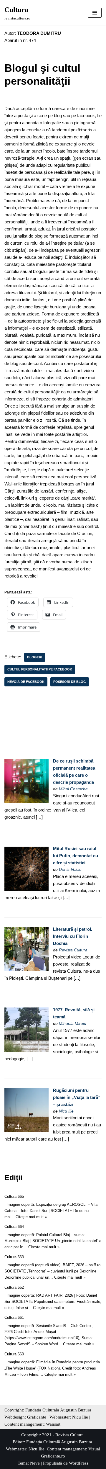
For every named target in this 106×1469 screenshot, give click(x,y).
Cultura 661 (14, 1317)
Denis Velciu (70, 869)
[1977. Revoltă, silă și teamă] (26, 1050)
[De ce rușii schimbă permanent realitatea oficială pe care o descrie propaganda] (26, 801)
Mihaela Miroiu (72, 1023)
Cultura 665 (14, 1196)
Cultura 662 (14, 1287)
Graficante (36, 1417)
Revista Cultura (73, 950)
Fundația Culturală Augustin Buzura (59, 1441)
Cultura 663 (14, 1257)
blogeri (34, 657)
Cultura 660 (14, 1354)
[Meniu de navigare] (95, 13)
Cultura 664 (14, 1226)
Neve (35, 1463)
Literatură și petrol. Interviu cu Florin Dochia (72, 936)
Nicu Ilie (66, 1111)
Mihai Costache (73, 789)
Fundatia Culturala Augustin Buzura (58, 1410)
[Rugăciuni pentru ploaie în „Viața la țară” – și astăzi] (26, 1130)
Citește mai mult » (31, 1217)
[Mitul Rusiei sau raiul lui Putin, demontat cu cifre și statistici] (26, 889)
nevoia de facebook (25, 681)
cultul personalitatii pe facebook (39, 669)
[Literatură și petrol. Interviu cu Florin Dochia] (26, 969)
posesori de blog (69, 681)
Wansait (53, 1424)
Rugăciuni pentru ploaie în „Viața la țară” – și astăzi (76, 1097)
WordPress (78, 1463)
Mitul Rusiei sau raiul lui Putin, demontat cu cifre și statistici (75, 855)
